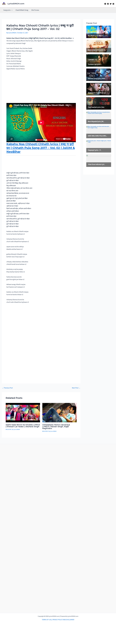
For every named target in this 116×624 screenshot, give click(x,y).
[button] (11, 10)
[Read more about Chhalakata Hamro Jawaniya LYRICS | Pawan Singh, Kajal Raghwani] (59, 412)
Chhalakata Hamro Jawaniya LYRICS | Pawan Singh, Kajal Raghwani (56, 426)
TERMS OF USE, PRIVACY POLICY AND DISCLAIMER (58, 620)
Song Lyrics (7, 10)
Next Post (76, 388)
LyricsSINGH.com (16, 3)
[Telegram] (105, 4)
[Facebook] (108, 4)
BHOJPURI (8, 429)
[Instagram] (113, 4)
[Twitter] (110, 4)
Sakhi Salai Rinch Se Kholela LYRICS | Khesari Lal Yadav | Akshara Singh (23, 426)
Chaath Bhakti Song (21, 10)
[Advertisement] (41, 85)
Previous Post (7, 388)
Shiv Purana (35, 10)
